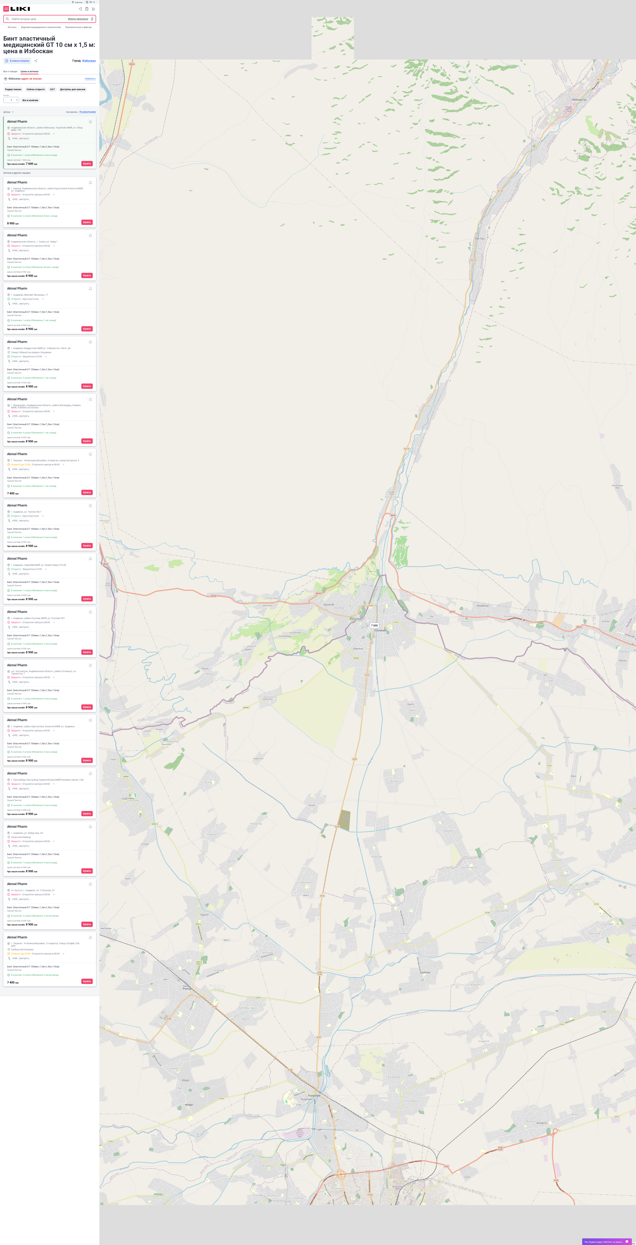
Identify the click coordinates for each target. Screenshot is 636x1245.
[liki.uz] (20, 9)
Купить (87, 163)
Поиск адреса (5, 79)
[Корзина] (93, 9)
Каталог (12, 27)
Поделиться (35, 61)
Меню (6, 9)
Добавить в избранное (90, 121)
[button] (374, 628)
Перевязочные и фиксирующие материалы (89, 27)
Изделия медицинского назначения (41, 27)
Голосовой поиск (92, 19)
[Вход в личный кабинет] (80, 9)
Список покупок (87, 9)
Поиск (7, 19)
